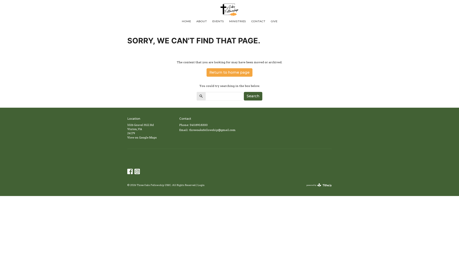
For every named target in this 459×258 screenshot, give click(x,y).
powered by (317, 188)
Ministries (237, 21)
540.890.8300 (199, 125)
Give (274, 21)
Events (218, 21)
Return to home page (229, 72)
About (201, 21)
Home (186, 21)
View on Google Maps (142, 137)
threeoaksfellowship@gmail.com (212, 130)
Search (253, 96)
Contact (258, 21)
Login (201, 185)
